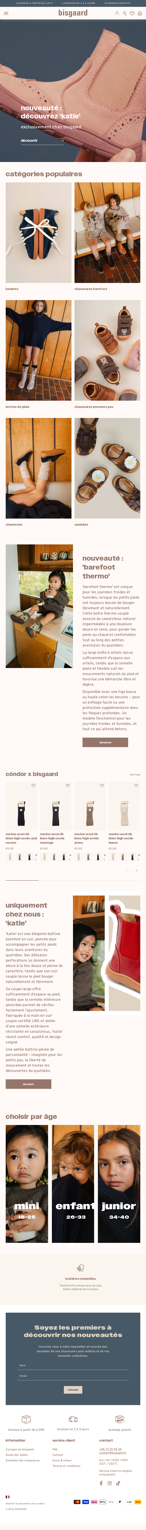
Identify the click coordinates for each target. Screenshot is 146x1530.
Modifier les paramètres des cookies (25, 1503)
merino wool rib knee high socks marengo (52, 838)
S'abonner (73, 1390)
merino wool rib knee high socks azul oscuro (21, 838)
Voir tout (135, 774)
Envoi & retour (62, 1460)
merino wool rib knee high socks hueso (121, 838)
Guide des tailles (17, 1455)
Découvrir (28, 1084)
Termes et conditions (66, 1466)
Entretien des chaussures (23, 1460)
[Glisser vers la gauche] (128, 871)
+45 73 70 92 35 (110, 1449)
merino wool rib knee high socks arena (86, 838)
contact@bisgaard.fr (112, 1453)
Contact (57, 1455)
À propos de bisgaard (20, 1449)
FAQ (54, 1449)
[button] (124, 13)
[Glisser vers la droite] (136, 871)
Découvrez (105, 742)
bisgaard (20, 1509)
